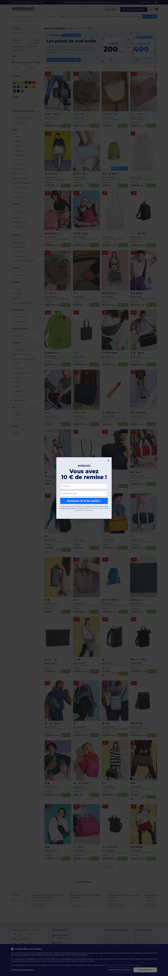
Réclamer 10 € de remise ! (84, 500)
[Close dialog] (108, 460)
